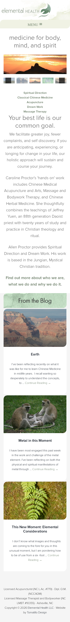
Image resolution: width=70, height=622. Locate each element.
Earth (35, 354)
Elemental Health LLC (41, 608)
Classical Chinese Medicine (35, 97)
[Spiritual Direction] (35, 64)
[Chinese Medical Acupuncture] (22, 80)
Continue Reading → (38, 383)
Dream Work (35, 107)
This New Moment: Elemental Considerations (35, 529)
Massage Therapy (35, 111)
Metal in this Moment (35, 441)
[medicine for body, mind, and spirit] (35, 10)
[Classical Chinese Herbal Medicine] (47, 80)
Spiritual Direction (35, 93)
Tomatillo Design (37, 612)
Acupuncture (35, 102)
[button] (8, 80)
